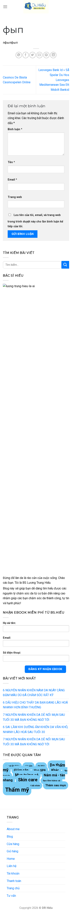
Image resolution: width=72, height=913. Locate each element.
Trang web (15, 197)
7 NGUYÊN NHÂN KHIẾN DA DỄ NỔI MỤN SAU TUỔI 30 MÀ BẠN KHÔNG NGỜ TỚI (34, 717)
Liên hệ (11, 866)
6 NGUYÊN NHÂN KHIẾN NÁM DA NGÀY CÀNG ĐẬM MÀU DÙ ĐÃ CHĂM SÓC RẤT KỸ (34, 692)
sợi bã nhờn (34, 785)
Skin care (27, 779)
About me (13, 829)
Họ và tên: (9, 623)
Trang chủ (13, 888)
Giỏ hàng (12, 851)
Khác (55, 770)
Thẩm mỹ (17, 789)
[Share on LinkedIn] (53, 55)
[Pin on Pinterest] (46, 55)
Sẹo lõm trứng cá (51, 780)
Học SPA (40, 770)
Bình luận (15, 129)
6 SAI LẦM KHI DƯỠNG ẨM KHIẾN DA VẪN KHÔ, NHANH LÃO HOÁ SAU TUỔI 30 (35, 729)
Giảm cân (21, 770)
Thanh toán (14, 881)
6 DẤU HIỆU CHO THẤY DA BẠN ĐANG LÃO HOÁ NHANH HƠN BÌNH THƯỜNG (35, 705)
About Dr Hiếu (12, 766)
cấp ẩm (28, 766)
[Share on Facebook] (25, 55)
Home (11, 859)
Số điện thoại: (12, 652)
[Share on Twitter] (32, 55)
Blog (10, 836)
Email (12, 179)
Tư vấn (11, 895)
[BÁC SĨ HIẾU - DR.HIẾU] (36, 6)
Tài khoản (13, 873)
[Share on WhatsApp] (19, 55)
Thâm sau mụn (55, 785)
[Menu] (5, 6)
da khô (41, 766)
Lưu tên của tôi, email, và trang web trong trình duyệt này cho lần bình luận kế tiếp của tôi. (35, 220)
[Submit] (65, 264)
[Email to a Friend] (39, 55)
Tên (11, 162)
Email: (7, 637)
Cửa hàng (13, 844)
